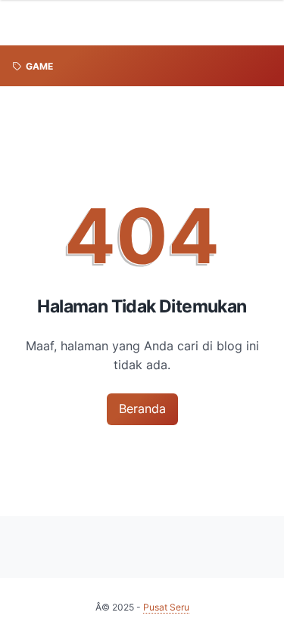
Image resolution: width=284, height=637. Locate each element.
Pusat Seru (166, 607)
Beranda (142, 408)
